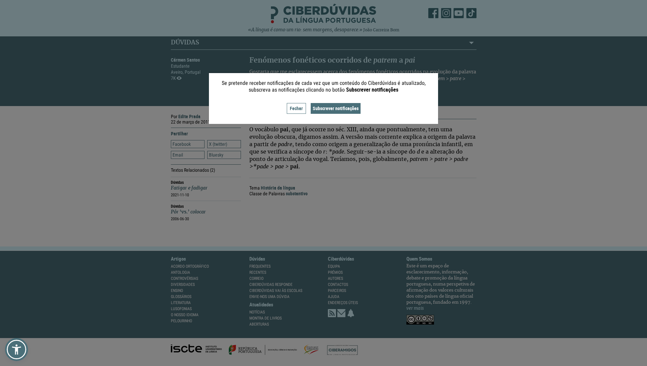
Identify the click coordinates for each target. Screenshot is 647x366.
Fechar (296, 108)
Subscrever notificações (336, 108)
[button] (16, 349)
